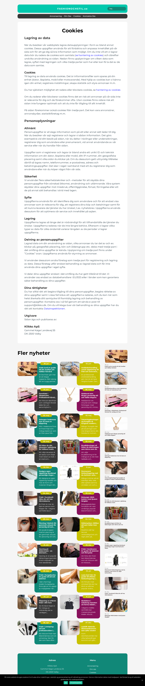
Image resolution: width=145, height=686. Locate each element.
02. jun (88, 364)
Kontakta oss (89, 16)
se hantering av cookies (89, 55)
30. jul (46, 364)
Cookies (77, 16)
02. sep (46, 571)
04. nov (88, 519)
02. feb (46, 467)
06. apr (46, 623)
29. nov (46, 519)
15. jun (88, 597)
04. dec (46, 493)
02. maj (46, 441)
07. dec (88, 623)
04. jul (88, 571)
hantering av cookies (108, 90)
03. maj (46, 415)
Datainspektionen (54, 308)
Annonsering (56, 16)
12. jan (88, 467)
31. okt (46, 545)
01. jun (46, 390)
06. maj (88, 390)
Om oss (67, 16)
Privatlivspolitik (75, 683)
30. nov (88, 493)
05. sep (88, 545)
